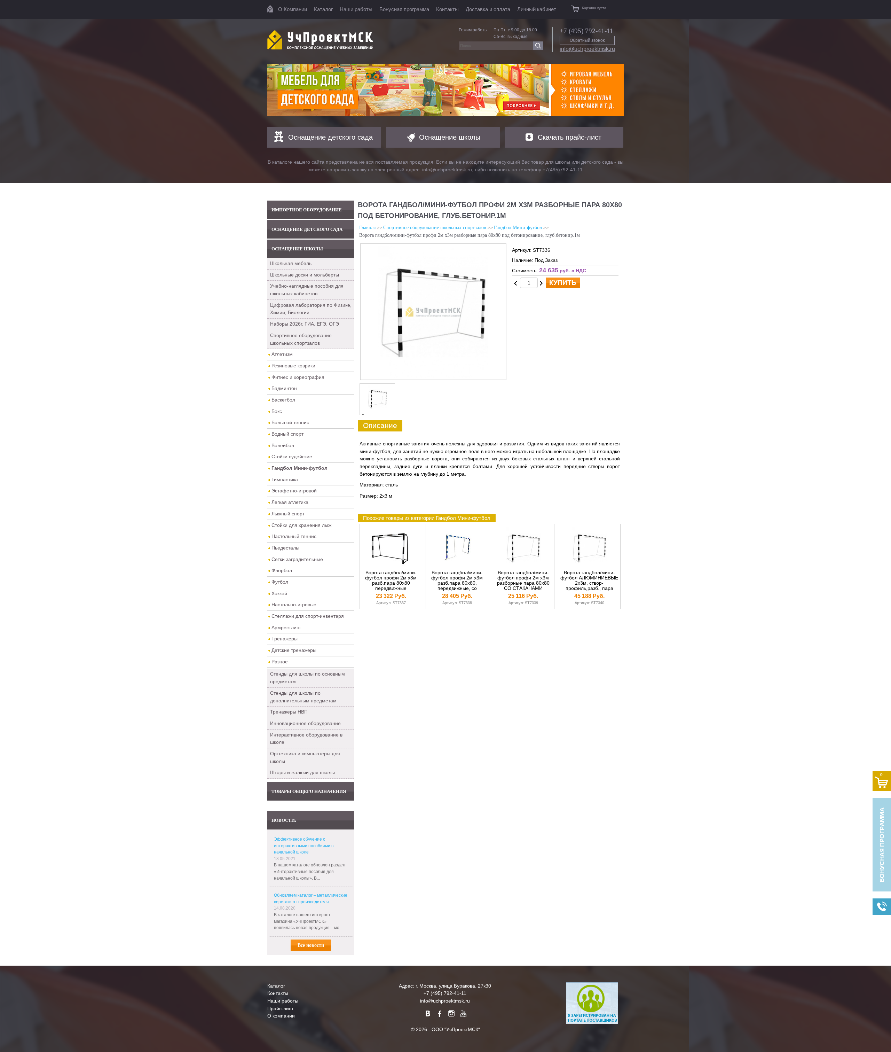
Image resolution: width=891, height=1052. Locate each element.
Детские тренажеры (293, 650)
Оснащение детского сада (330, 137)
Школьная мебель (291, 263)
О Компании (292, 9)
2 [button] (450, 112)
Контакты (447, 9)
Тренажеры (284, 638)
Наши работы (356, 9)
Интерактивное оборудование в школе (306, 738)
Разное (279, 661)
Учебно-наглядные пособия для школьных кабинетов (307, 289)
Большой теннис (290, 422)
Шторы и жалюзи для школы (302, 772)
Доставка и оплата (488, 9)
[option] (445, 90)
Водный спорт (287, 434)
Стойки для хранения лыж (301, 525)
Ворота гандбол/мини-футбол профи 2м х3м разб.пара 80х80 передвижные (391, 580)
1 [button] (440, 112)
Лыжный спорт (288, 513)
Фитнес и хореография (297, 377)
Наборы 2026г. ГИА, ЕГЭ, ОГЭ (304, 324)
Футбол (279, 582)
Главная (367, 227)
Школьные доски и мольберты (304, 275)
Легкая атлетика (289, 502)
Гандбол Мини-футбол (518, 227)
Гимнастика (284, 479)
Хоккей (279, 593)
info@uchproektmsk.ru (587, 49)
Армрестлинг (286, 627)
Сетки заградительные (297, 559)
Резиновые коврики (293, 365)
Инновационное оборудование (305, 723)
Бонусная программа (404, 9)
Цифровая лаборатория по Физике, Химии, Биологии (311, 308)
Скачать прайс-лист (569, 137)
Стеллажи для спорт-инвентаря (307, 616)
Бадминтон (284, 388)
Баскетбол (283, 400)
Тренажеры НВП (289, 712)
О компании (281, 1016)
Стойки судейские (291, 456)
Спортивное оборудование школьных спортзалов (301, 339)
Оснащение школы (449, 137)
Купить (562, 282)
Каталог (323, 9)
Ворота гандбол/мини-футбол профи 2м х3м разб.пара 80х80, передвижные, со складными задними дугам (457, 585)
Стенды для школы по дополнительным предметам (303, 696)
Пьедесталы (285, 548)
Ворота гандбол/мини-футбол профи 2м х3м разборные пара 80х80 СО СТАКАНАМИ (523, 580)
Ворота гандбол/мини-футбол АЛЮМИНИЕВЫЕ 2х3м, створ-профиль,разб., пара (589, 580)
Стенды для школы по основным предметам (307, 677)
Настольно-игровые (293, 604)
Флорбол (281, 570)
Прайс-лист (280, 1008)
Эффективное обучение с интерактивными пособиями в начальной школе (303, 846)
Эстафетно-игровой (294, 490)
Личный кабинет (536, 9)
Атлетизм (282, 354)
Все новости (311, 945)
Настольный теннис (293, 536)
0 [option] (363, 416)
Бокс (276, 411)
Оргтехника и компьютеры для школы (305, 757)
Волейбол (282, 445)
